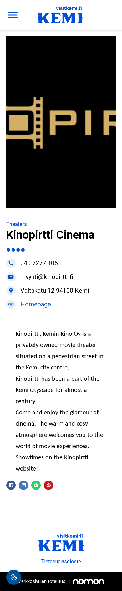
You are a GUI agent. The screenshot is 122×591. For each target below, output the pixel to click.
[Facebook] (11, 485)
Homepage (35, 304)
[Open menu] (12, 15)
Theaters (16, 224)
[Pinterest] (48, 485)
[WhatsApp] (36, 485)
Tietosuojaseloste (61, 561)
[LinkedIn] (23, 485)
